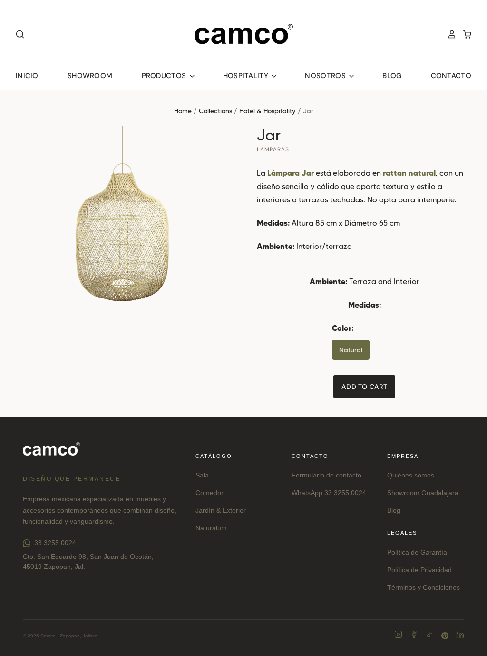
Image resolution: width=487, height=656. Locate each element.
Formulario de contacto (326, 475)
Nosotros (326, 75)
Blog (391, 75)
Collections (215, 111)
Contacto (451, 75)
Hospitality (247, 75)
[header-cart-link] (464, 34)
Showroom (90, 75)
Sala (202, 475)
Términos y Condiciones (423, 587)
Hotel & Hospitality (267, 111)
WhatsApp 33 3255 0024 (329, 493)
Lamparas (273, 149)
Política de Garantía (417, 552)
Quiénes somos (410, 475)
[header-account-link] (449, 34)
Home (183, 111)
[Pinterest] (444, 635)
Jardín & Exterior (220, 510)
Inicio (27, 75)
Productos (165, 75)
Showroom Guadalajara (422, 493)
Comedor (209, 493)
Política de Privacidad (419, 570)
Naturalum (211, 528)
